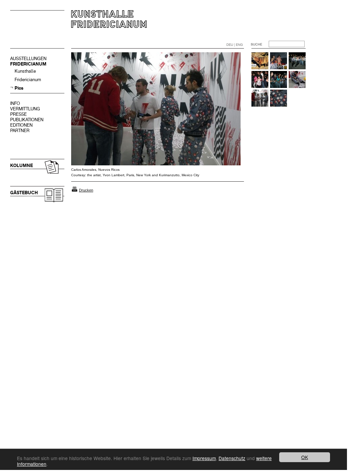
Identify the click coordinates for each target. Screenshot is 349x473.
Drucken (86, 190)
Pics (19, 88)
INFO (15, 103)
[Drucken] (74, 190)
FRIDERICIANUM (28, 64)
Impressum (204, 458)
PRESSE (18, 114)
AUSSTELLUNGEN (28, 58)
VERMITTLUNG (25, 108)
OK (304, 457)
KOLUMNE (21, 165)
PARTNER (19, 130)
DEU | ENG (234, 45)
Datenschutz (232, 458)
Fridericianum (28, 79)
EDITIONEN (21, 125)
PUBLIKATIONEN (26, 119)
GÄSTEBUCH (24, 192)
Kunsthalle (25, 71)
